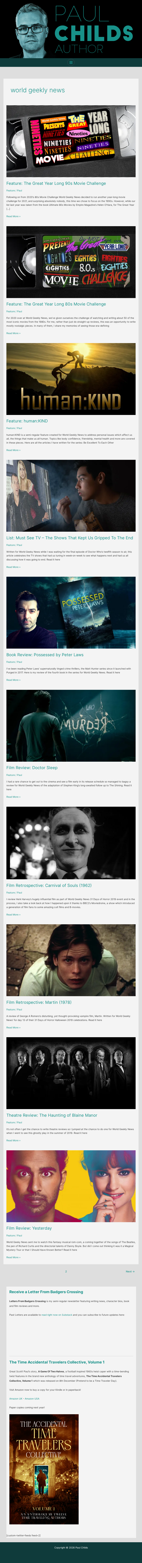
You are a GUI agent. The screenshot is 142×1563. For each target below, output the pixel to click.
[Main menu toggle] (70, 62)
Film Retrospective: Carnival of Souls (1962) (49, 885)
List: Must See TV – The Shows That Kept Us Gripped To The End (69, 537)
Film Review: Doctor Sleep (31, 767)
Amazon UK (15, 1398)
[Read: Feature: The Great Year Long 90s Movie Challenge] (71, 141)
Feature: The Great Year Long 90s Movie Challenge (56, 183)
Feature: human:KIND (27, 420)
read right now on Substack (57, 1314)
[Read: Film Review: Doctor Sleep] (71, 725)
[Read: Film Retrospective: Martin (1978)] (71, 960)
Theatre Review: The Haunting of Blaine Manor (51, 1115)
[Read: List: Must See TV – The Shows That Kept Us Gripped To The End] (71, 495)
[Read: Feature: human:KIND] (71, 378)
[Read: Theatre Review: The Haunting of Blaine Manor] (71, 1073)
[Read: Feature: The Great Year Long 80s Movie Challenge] (71, 261)
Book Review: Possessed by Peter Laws (44, 654)
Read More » (13, 216)
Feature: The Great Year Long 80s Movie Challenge (56, 304)
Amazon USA (32, 1398)
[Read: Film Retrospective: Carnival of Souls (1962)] (71, 842)
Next (130, 1271)
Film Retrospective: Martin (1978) (39, 1002)
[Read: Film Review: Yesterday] (71, 1186)
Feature (10, 190)
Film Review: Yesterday (29, 1228)
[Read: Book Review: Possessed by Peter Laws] (71, 612)
